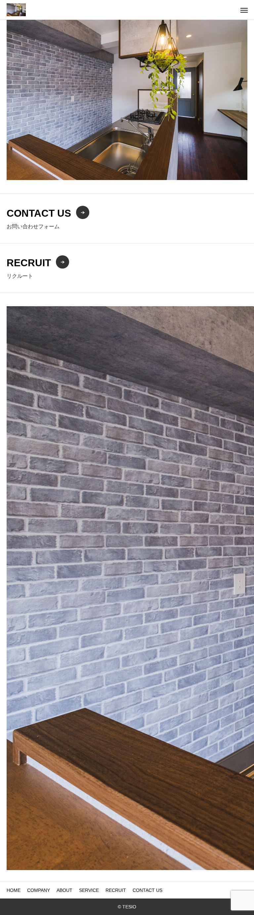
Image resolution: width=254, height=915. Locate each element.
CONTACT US (147, 890)
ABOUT (64, 890)
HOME (14, 890)
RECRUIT (116, 890)
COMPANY (38, 890)
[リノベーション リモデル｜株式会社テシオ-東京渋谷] (16, 9)
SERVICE (89, 890)
